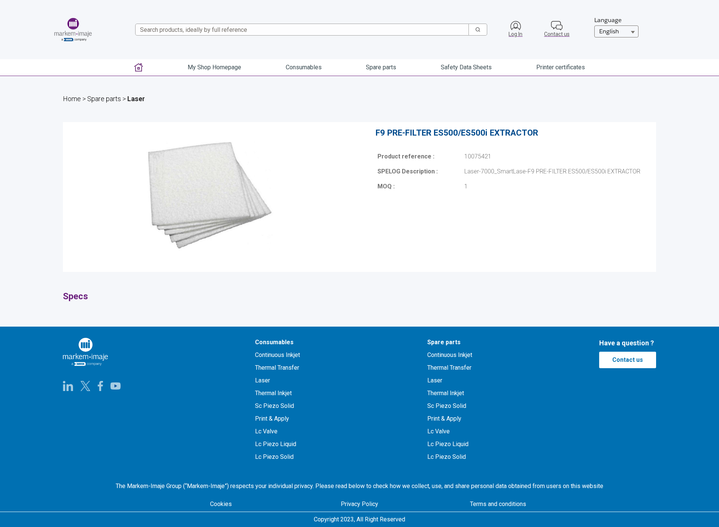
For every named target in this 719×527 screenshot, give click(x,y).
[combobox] (299, 29)
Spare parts (104, 99)
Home (72, 99)
